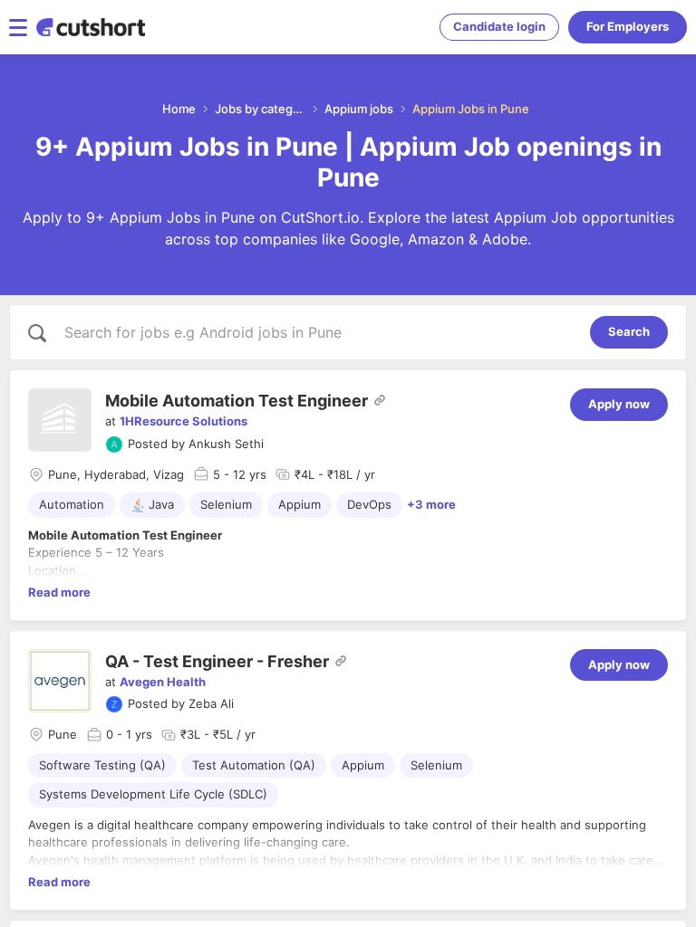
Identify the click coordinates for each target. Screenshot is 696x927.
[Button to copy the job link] (379, 400)
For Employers (627, 26)
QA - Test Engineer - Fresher (217, 661)
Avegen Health (163, 681)
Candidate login (499, 26)
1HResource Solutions (183, 421)
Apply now (619, 404)
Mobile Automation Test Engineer (236, 400)
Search (629, 331)
